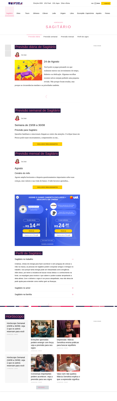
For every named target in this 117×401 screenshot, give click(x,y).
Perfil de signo (83, 37)
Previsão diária (34, 37)
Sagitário (58, 27)
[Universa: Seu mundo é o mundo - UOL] (15, 3)
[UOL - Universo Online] (23, 3)
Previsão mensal (67, 37)
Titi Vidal (23, 55)
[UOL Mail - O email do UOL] (97, 3)
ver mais (41, 387)
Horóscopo (58, 22)
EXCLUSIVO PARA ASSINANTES (47, 144)
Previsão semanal (50, 37)
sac (92, 3)
